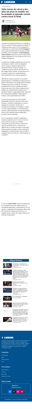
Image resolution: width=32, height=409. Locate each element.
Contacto (3, 371)
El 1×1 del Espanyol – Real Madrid (20, 296)
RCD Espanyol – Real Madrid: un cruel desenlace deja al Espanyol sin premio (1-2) (21, 265)
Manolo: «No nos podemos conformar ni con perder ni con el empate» (20, 283)
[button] (26, 2)
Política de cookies (5, 376)
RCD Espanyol (6, 6)
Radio (2, 357)
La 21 (2, 361)
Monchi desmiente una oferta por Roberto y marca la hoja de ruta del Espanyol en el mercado (20, 304)
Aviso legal (3, 374)
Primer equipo (4, 355)
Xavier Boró (8, 20)
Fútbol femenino (5, 359)
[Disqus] (16, 236)
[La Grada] (8, 2)
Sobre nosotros (5, 369)
